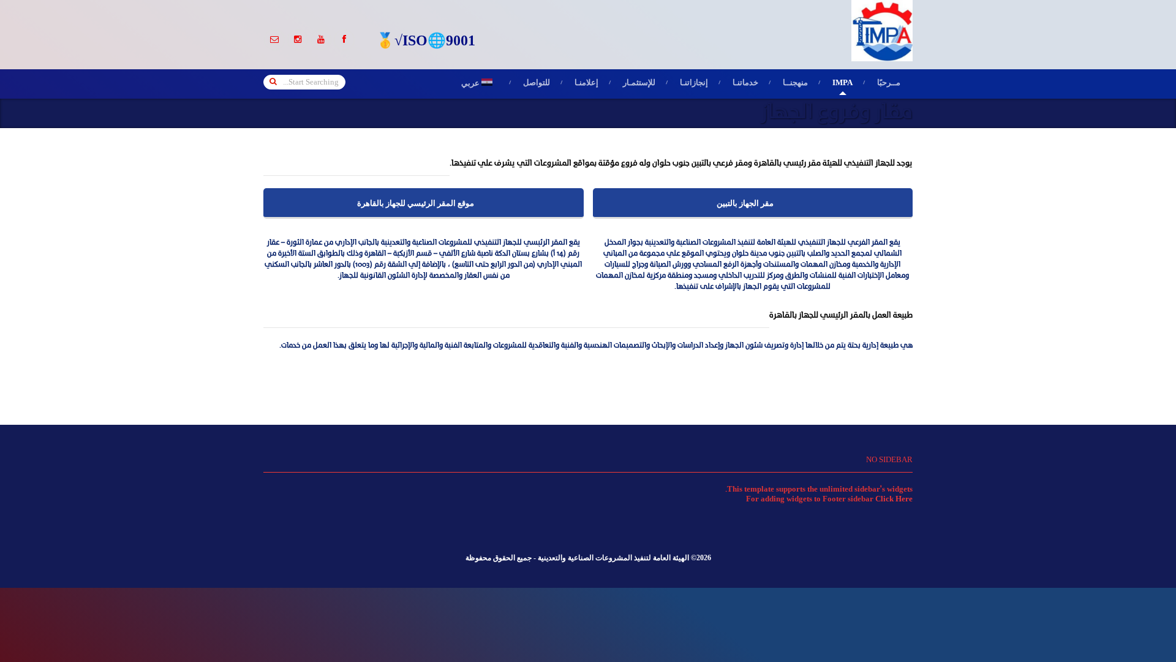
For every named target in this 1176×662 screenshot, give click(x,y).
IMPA (842, 83)
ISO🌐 (424, 42)
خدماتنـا (745, 83)
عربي (480, 84)
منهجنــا (795, 83)
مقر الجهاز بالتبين (745, 204)
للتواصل (536, 83)
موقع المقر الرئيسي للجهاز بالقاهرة (415, 204)
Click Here (894, 499)
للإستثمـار (639, 83)
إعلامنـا (586, 83)
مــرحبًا (888, 83)
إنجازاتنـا (694, 83)
